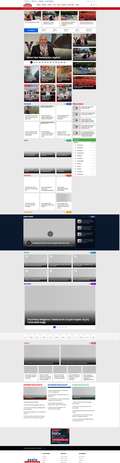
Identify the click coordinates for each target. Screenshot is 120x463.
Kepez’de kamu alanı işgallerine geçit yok (34, 8)
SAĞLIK (77, 4)
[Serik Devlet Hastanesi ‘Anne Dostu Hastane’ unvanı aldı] (30, 327)
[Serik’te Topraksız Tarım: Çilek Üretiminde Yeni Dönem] (80, 233)
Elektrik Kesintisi (64, 404)
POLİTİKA (50, 4)
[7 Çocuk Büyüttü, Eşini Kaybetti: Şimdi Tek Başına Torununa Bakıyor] (80, 220)
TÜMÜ (68, 103)
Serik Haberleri (82, 402)
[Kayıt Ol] (91, 5)
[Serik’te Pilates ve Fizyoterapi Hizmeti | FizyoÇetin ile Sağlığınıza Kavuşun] (89, 327)
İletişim (80, 412)
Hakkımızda (81, 406)
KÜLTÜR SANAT (70, 4)
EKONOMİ (44, 4)
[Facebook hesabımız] (92, 1)
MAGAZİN (64, 4)
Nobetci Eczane (64, 402)
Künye (80, 408)
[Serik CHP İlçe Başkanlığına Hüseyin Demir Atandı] (64, 181)
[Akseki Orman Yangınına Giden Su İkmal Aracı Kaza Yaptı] (76, 115)
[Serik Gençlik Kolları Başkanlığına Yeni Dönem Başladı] (47, 197)
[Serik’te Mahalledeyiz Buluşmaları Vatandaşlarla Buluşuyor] (47, 181)
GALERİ (27, 1)
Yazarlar (80, 404)
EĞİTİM (58, 4)
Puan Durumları (64, 410)
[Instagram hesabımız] (94, 1)
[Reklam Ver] (60, 389)
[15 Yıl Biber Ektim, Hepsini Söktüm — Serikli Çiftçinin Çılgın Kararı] (80, 240)
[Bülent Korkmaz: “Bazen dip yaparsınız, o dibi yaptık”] (64, 101)
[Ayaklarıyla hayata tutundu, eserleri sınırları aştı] (47, 82)
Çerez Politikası (82, 414)
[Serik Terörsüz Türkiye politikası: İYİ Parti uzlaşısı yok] (31, 181)
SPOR (54, 4)
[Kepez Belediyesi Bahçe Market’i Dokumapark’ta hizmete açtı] (47, 101)
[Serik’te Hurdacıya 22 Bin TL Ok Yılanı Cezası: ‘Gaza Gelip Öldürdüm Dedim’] (76, 126)
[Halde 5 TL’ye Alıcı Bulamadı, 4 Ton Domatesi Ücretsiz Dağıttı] (64, 126)
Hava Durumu (64, 408)
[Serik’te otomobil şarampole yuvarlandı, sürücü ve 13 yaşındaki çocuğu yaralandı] (45, 327)
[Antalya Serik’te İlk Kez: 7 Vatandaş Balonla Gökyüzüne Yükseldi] (80, 227)
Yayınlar (62, 412)
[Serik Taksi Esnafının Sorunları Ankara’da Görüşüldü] (31, 197)
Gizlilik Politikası (82, 410)
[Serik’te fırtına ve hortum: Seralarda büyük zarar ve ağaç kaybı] (31, 110)
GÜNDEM (38, 4)
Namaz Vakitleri (64, 406)
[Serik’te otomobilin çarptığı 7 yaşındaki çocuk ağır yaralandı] (60, 327)
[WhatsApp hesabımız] (96, 1)
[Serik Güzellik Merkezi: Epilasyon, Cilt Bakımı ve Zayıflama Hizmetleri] (74, 327)
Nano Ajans (63, 421)
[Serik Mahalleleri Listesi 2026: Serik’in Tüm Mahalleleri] (64, 110)
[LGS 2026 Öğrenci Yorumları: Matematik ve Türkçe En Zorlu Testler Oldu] (47, 126)
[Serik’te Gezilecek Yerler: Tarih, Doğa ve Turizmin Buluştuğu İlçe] (31, 126)
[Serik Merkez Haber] (27, 6)
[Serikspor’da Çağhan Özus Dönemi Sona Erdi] (76, 110)
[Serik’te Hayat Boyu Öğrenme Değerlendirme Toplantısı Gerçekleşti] (47, 110)
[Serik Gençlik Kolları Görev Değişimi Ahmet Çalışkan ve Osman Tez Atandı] (64, 197)
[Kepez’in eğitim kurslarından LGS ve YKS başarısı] (31, 101)
